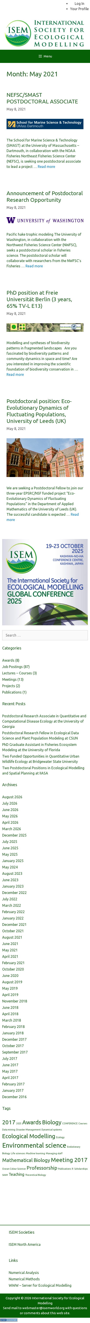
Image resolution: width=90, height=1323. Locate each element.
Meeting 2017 (69, 1160)
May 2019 (10, 988)
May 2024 (10, 867)
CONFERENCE (70, 1123)
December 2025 (14, 835)
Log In (79, 4)
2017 (8, 1122)
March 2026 (11, 829)
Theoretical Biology (35, 1175)
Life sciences (18, 1153)
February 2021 (13, 963)
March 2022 (11, 905)
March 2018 (11, 1020)
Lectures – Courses (17, 673)
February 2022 (13, 912)
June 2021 (10, 944)
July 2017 (9, 1059)
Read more (46, 167)
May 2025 (10, 854)
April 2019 (10, 995)
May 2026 (10, 816)
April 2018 (10, 1014)
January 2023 (13, 886)
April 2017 (10, 1078)
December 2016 (14, 1097)
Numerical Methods (24, 1279)
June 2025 (10, 848)
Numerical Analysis (24, 1273)
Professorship (42, 1168)
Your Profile (79, 9)
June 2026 (10, 810)
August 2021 (12, 937)
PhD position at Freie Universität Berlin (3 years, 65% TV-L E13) (39, 299)
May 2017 (10, 1071)
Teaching (16, 1174)
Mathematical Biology (26, 1160)
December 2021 (14, 925)
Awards (8, 660)
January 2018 (13, 1033)
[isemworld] (45, 32)
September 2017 (15, 1052)
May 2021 (10, 950)
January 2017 (13, 1090)
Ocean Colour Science (14, 1168)
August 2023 (12, 873)
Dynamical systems (52, 1129)
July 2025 (9, 842)
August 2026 (12, 797)
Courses (82, 1123)
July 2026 (9, 803)
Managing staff (54, 1153)
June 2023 (10, 880)
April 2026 (10, 822)
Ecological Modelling (28, 1136)
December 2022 (14, 893)
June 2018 (10, 1007)
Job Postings (12, 667)
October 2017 (13, 1046)
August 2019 (12, 982)
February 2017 (13, 1084)
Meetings (9, 679)
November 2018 (14, 1001)
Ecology (60, 1137)
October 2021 (13, 931)
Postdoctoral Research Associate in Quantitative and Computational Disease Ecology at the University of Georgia (44, 721)
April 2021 (10, 956)
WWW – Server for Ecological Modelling (40, 1285)
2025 (18, 1123)
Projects (8, 686)
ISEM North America (25, 1244)
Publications (12, 692)
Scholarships (81, 1168)
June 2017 (10, 1065)
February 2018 (13, 1027)
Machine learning (35, 1153)
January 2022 (13, 918)
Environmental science (34, 1145)
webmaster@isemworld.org (43, 1308)
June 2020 (10, 976)
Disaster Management (28, 1129)
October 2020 (13, 969)
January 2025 (13, 861)
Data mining (8, 1129)
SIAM (5, 1175)
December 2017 (14, 1039)
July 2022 (9, 899)
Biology (51, 1122)
